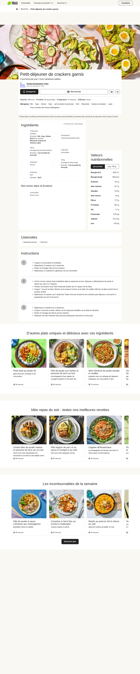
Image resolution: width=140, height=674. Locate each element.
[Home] (17, 9)
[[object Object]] (111, 91)
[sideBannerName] (104, 134)
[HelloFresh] (12, 3)
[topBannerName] (70, 18)
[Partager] (117, 91)
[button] (52, 125)
